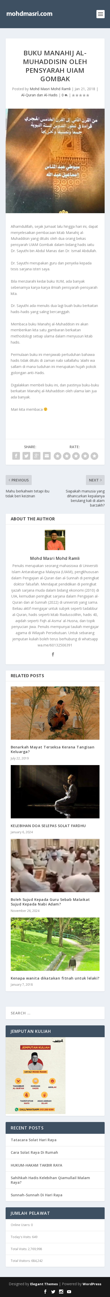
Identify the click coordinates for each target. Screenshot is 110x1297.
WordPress (92, 1284)
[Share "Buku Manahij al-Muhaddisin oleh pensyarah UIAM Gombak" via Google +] (36, 456)
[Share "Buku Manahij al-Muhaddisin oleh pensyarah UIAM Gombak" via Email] (47, 456)
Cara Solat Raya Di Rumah (34, 1152)
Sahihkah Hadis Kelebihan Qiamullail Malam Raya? (50, 1180)
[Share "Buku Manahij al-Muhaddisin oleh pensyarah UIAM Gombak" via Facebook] (16, 456)
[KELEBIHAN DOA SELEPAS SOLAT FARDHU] (55, 791)
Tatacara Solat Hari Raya (34, 1139)
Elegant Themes (44, 1284)
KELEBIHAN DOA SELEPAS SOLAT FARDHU (48, 825)
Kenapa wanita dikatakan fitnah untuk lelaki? (55, 978)
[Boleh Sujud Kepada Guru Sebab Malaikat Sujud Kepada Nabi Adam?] (55, 865)
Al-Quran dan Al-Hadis (39, 94)
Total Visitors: (21, 1261)
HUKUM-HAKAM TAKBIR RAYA (36, 1165)
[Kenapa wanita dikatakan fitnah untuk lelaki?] (55, 944)
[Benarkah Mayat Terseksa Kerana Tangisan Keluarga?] (55, 713)
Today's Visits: (21, 1237)
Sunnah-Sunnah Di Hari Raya (36, 1194)
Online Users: (21, 1225)
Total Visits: (19, 1249)
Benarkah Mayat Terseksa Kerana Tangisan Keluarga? (53, 749)
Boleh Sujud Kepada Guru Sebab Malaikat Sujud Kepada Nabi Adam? (50, 902)
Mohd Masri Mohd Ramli (50, 88)
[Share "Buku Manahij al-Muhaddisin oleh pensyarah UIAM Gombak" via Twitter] (26, 456)
